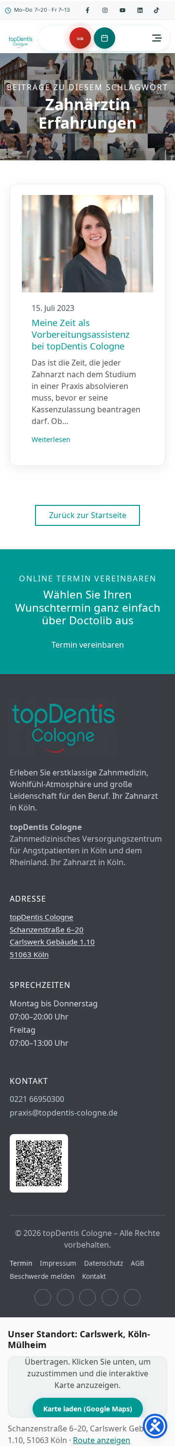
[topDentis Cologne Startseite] (20, 42)
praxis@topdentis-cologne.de (64, 1112)
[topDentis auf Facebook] (87, 10)
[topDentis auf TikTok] (156, 10)
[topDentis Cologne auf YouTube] (87, 1297)
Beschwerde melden (42, 1276)
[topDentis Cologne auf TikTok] (132, 1297)
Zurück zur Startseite (87, 515)
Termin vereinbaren (88, 644)
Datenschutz (103, 1263)
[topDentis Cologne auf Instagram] (65, 1297)
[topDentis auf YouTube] (122, 10)
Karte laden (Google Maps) (87, 1408)
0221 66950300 (37, 1099)
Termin (21, 1263)
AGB (137, 1263)
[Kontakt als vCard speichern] (39, 1189)
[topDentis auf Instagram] (105, 10)
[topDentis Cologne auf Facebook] (43, 1297)
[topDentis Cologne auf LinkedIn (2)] (110, 1297)
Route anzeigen (101, 1440)
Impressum (58, 1263)
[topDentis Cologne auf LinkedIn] (140, 10)
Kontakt (94, 1276)
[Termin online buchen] (104, 38)
